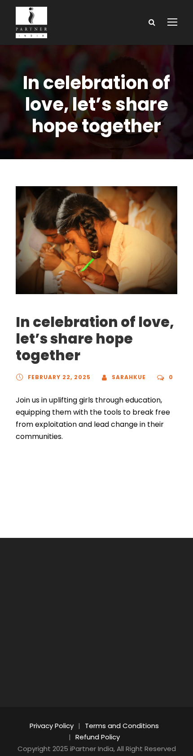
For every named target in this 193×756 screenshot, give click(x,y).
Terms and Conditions (122, 725)
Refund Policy (97, 737)
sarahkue (129, 377)
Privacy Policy (52, 725)
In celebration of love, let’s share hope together (95, 338)
